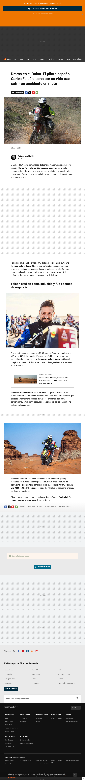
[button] (25, 156)
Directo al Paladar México (56, 761)
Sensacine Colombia (42, 764)
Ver (43, 567)
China (9, 59)
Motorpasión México (72, 760)
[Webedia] (11, 707)
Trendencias (9, 740)
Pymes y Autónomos (26, 743)
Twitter (29, 92)
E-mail (37, 92)
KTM (34, 59)
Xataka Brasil (9, 764)
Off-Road (31, 507)
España (42, 59)
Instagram (27, 650)
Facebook (26, 92)
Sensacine (39, 718)
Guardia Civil (51, 59)
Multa (21, 59)
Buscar (77, 699)
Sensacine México (41, 760)
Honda (68, 59)
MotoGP (35, 670)
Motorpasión (70, 718)
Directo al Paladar (56, 718)
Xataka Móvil (9, 721)
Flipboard (33, 92)
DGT (15, 59)
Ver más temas (11, 689)
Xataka (7, 718)
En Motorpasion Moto (46, 374)
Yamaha (34, 679)
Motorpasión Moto (71, 721)
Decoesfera (8, 743)
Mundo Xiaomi (9, 731)
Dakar (41, 507)
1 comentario (18, 92)
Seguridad (8, 674)
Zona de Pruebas (64, 674)
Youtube (23, 650)
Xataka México (9, 760)
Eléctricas (35, 683)
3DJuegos (23, 718)
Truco (28, 59)
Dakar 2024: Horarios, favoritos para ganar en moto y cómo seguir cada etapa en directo (54, 380)
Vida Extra (23, 721)
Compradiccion (9, 746)
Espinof (38, 721)
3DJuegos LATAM (25, 760)
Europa (60, 59)
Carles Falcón (65, 507)
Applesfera (8, 725)
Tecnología (36, 674)
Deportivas (9, 670)
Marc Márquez (77, 59)
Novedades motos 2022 (67, 683)
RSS (32, 650)
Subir (74, 708)
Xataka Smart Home (11, 728)
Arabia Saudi (51, 507)
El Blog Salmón (25, 740)
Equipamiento (10, 679)
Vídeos (60, 670)
